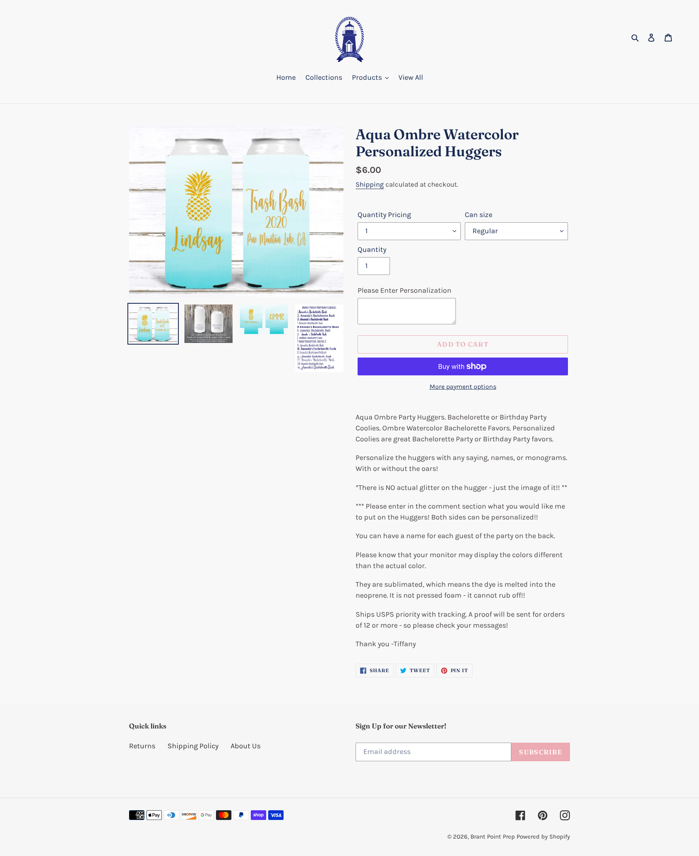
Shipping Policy (192, 745)
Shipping (370, 184)
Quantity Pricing (384, 214)
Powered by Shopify (543, 836)
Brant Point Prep (492, 836)
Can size (478, 214)
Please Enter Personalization (404, 290)
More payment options (463, 386)
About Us (246, 745)
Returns (142, 745)
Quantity (372, 249)
